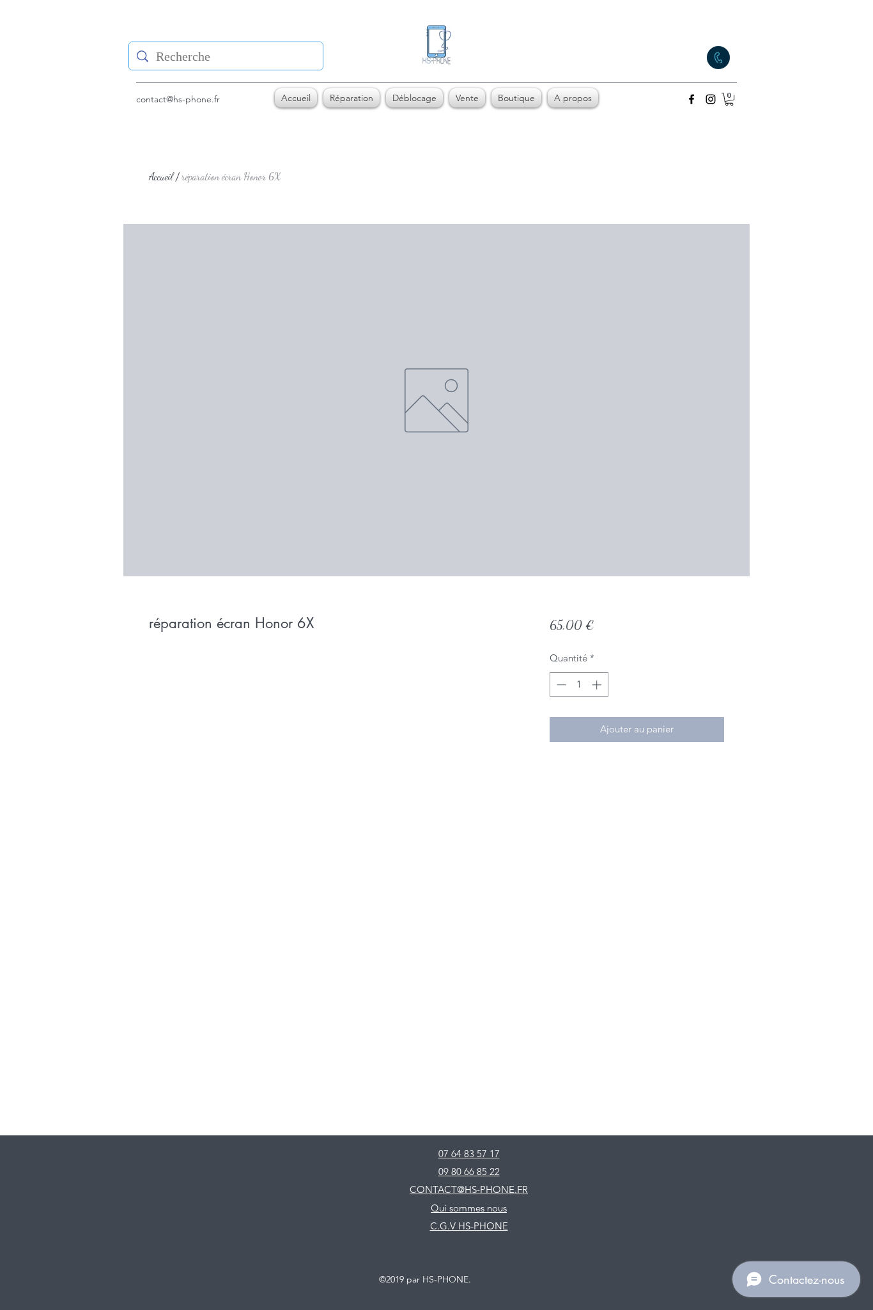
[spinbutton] (578, 685)
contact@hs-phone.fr (178, 99)
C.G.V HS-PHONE (469, 1226)
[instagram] (710, 99)
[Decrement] (560, 685)
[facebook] (691, 99)
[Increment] (597, 685)
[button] (729, 99)
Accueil (161, 176)
